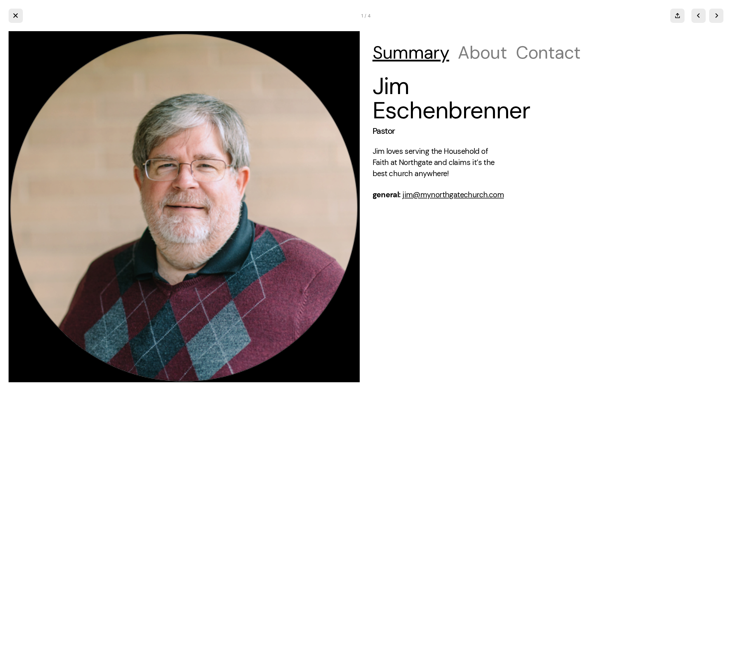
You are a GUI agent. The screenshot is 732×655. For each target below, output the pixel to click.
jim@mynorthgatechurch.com (453, 195)
